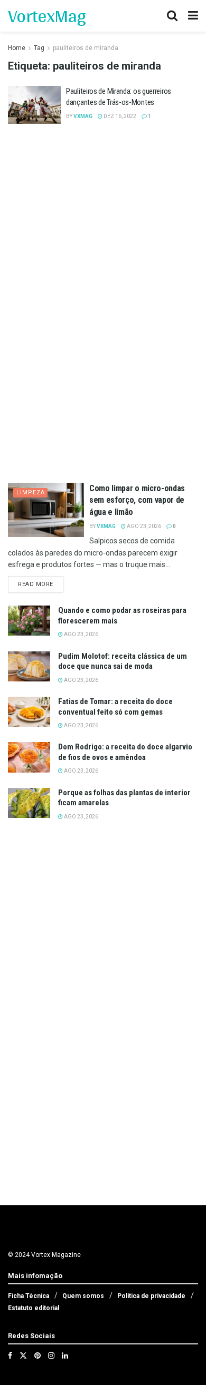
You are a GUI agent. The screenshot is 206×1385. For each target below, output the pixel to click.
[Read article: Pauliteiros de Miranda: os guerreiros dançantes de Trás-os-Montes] (34, 105)
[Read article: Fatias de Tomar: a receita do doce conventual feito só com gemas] (29, 712)
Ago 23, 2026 (143, 526)
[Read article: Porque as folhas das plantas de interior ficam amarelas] (29, 803)
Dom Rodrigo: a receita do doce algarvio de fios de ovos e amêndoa (125, 752)
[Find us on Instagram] (51, 1355)
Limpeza (30, 492)
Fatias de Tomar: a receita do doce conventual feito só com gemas (115, 707)
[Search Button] (172, 16)
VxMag (82, 116)
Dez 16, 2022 (119, 116)
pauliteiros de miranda (85, 48)
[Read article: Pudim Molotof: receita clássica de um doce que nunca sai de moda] (29, 666)
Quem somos (83, 1296)
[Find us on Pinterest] (37, 1355)
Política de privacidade (151, 1296)
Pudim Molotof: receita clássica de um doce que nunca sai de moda (122, 661)
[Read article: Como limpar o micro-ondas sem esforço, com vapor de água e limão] (46, 510)
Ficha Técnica (28, 1296)
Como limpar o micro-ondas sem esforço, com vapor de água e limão (137, 500)
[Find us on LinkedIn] (65, 1355)
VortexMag (47, 16)
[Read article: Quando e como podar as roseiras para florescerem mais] (29, 621)
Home (16, 48)
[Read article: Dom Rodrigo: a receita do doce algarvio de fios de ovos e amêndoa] (29, 757)
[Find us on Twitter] (23, 1355)
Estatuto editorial (33, 1308)
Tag (39, 48)
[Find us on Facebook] (10, 1355)
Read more (40, 584)
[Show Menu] (193, 16)
